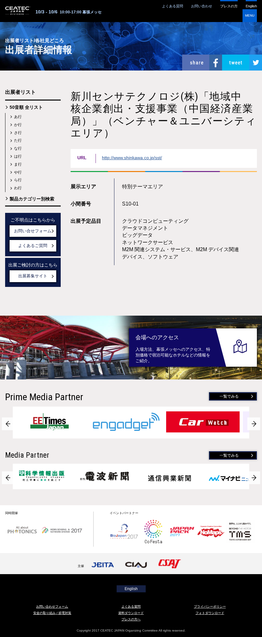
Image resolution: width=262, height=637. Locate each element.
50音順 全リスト (26, 107)
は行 (18, 156)
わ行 (18, 188)
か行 (18, 125)
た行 (18, 140)
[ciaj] (137, 566)
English (251, 6)
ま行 (18, 164)
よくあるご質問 (32, 245)
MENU (249, 15)
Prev (8, 423)
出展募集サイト (32, 276)
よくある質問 (172, 6)
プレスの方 (229, 6)
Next (253, 423)
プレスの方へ (131, 619)
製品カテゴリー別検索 (32, 198)
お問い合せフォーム (32, 231)
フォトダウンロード (210, 613)
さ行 (18, 133)
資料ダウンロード (131, 613)
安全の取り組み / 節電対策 (52, 613)
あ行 (18, 117)
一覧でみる (229, 396)
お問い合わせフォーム (52, 606)
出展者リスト (20, 92)
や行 (18, 172)
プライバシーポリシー (210, 606)
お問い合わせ (201, 6)
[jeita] (103, 566)
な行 (18, 148)
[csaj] (170, 566)
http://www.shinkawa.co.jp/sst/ (132, 157)
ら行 (18, 180)
